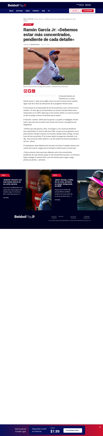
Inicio (25, 19)
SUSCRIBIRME (88, 11)
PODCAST (36, 11)
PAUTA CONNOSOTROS (88, 5)
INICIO (11, 11)
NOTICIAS (19, 11)
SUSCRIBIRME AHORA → (72, 430)
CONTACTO (61, 216)
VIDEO (28, 11)
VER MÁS (6, 197)
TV (49, 11)
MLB (43, 11)
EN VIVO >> (75, 11)
